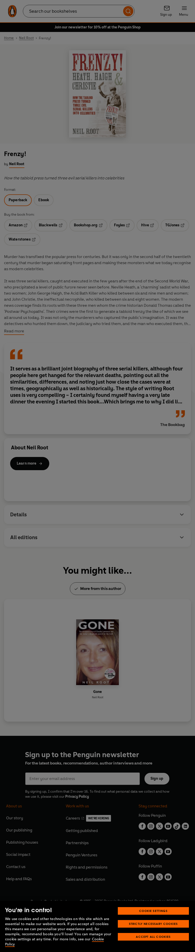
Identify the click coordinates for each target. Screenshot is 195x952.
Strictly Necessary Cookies (153, 924)
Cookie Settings (153, 911)
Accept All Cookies (153, 937)
